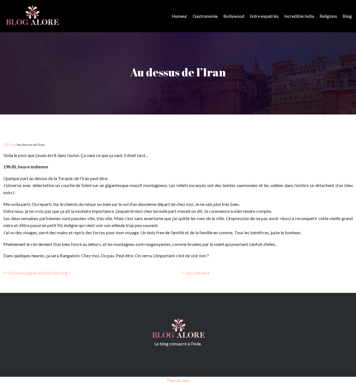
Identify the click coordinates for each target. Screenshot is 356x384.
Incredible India (299, 16)
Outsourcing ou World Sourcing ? (39, 272)
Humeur (179, 16)
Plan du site (178, 380)
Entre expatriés (264, 16)
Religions (328, 16)
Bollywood (233, 16)
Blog (347, 16)
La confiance (198, 272)
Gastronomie (205, 16)
